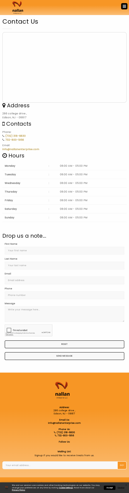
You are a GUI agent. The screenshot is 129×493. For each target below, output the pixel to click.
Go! (122, 465)
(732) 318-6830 (15, 136)
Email (8, 273)
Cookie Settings (66, 488)
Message (10, 303)
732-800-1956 (14, 140)
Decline (121, 487)
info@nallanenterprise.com (20, 149)
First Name (11, 243)
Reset (64, 344)
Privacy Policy (18, 490)
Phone (8, 288)
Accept (110, 487)
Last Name (11, 258)
